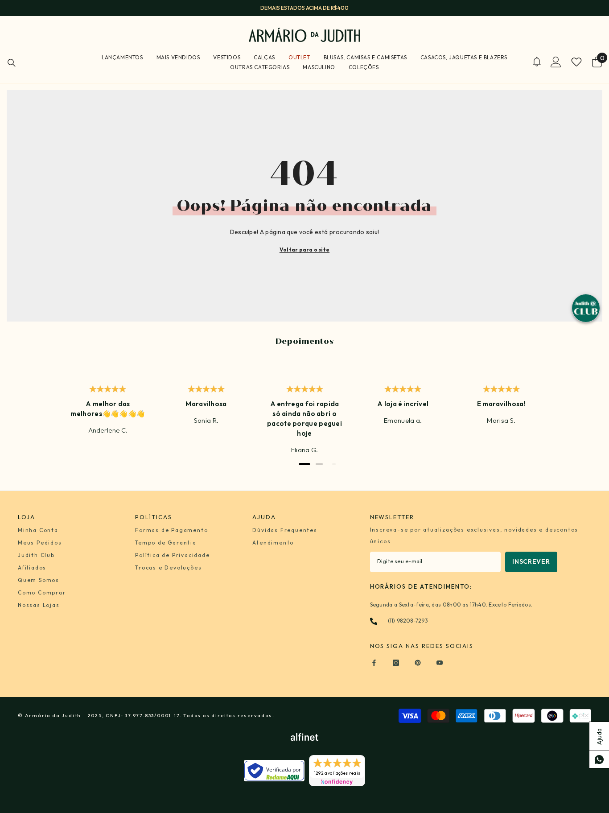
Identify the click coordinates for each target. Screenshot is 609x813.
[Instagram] (396, 663)
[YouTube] (439, 663)
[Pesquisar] (11, 63)
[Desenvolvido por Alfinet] (304, 737)
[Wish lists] (576, 62)
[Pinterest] (418, 663)
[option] (304, 8)
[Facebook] (374, 663)
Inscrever (531, 561)
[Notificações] (537, 62)
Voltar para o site (304, 249)
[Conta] (556, 62)
